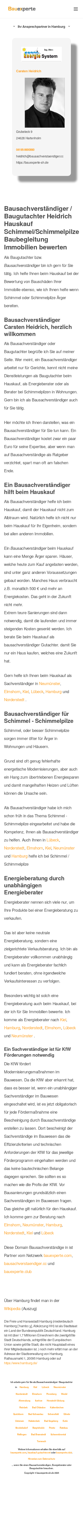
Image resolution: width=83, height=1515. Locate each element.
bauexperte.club (18, 1271)
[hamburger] (76, 9)
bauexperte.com (58, 1255)
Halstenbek (34, 1420)
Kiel (26, 691)
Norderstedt (14, 699)
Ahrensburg (25, 1400)
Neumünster (49, 683)
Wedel (64, 1393)
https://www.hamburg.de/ (20, 1363)
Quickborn (18, 1414)
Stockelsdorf (21, 1427)
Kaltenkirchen (57, 1407)
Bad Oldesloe (39, 1407)
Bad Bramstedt (38, 1434)
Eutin (65, 1420)
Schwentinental (58, 1434)
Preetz (52, 1427)
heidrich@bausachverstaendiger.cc (39, 156)
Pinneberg (51, 1393)
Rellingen (22, 1434)
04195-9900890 (25, 149)
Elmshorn (12, 691)
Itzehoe (39, 1400)
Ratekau (64, 1427)
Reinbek (23, 1407)
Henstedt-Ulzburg (55, 1400)
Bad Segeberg (51, 1420)
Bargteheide (38, 1427)
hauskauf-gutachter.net (39, 1452)
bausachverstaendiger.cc (25, 1263)
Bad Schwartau (36, 1414)
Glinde (66, 1414)
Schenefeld (53, 1414)
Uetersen (19, 1420)
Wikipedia (13, 1308)
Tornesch (41, 1441)
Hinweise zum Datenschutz (41, 1458)
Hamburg (53, 691)
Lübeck (37, 691)
